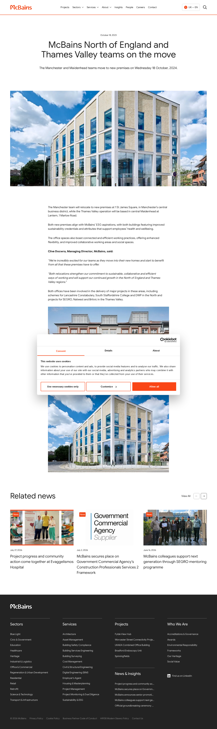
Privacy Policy (36, 718)
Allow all (154, 386)
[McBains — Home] (21, 7)
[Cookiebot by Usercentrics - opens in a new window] (162, 340)
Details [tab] (108, 350)
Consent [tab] (61, 351)
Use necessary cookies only (62, 386)
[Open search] (205, 7)
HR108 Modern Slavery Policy (114, 718)
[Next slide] (204, 496)
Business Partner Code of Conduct (80, 718)
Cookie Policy (53, 718)
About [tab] (156, 350)
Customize (107, 386)
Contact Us (137, 718)
